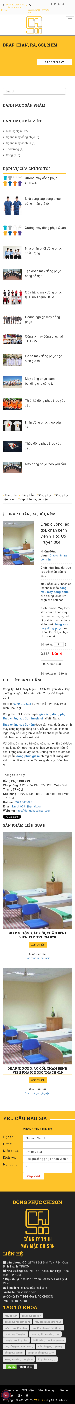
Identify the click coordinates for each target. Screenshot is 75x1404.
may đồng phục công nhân (48, 1321)
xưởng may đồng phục (16, 1327)
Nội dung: (10, 1164)
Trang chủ (11, 495)
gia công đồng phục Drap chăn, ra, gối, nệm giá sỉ (35, 716)
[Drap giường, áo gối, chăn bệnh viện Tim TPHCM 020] (37, 880)
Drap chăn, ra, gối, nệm (34, 499)
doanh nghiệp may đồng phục (45, 1334)
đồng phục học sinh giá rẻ (17, 1321)
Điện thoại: (11, 1150)
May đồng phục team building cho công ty (40, 381)
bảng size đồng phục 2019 (41, 1352)
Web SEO (40, 1400)
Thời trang (12, 149)
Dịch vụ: (9, 1157)
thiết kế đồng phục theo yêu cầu (48, 1340)
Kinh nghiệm (14, 131)
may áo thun (11, 1315)
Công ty (11, 155)
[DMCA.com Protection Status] (20, 1366)
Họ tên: (8, 1137)
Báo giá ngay (54, 62)
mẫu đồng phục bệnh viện (50, 1346)
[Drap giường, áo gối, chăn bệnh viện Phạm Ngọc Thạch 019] (37, 1016)
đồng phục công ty (14, 1352)
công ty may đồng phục (16, 1340)
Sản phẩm (28, 495)
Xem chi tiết (37, 944)
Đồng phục (45, 495)
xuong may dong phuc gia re (19, 1359)
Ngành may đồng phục (20, 137)
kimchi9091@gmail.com (27, 806)
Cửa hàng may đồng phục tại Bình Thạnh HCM (43, 294)
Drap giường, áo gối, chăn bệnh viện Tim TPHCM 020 (37, 935)
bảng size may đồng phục (54, 626)
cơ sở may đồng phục (15, 1334)
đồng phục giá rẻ (28, 756)
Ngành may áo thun (18, 143)
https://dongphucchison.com (33, 810)
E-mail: (8, 1144)
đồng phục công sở (31, 1315)
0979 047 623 (52, 664)
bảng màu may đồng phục (55, 590)
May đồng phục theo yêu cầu (45, 464)
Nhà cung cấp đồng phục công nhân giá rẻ (43, 201)
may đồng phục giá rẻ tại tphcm (47, 1327)
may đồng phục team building (19, 1346)
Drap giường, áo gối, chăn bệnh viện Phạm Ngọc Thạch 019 (37, 1070)
